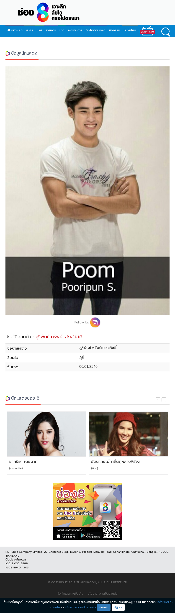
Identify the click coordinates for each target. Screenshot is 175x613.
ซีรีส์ (39, 30)
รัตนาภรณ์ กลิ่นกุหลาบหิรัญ (35, 461)
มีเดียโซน (130, 30)
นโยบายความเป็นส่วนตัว (103, 594)
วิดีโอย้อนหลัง (95, 30)
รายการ (51, 30)
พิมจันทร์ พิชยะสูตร (110, 461)
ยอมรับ (103, 607)
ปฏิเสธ (118, 607)
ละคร (29, 30)
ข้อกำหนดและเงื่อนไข (70, 594)
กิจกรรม (114, 30)
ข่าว (61, 30)
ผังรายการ (75, 30)
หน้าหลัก (16, 30)
